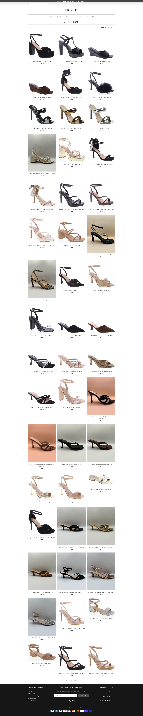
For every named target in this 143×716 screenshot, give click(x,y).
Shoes (72, 4)
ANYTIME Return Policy (33, 696)
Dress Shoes (71, 22)
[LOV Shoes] (71, 10)
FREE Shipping (31, 693)
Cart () (105, 4)
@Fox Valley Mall (106, 692)
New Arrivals (58, 16)
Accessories (83, 4)
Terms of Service (32, 698)
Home (50, 16)
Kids (89, 4)
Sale (93, 4)
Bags (77, 4)
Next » (75, 680)
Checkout (112, 4)
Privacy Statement (32, 700)
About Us (30, 691)
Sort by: (102, 27)
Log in (98, 4)
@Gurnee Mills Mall (106, 696)
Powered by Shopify (80, 707)
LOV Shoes (64, 707)
